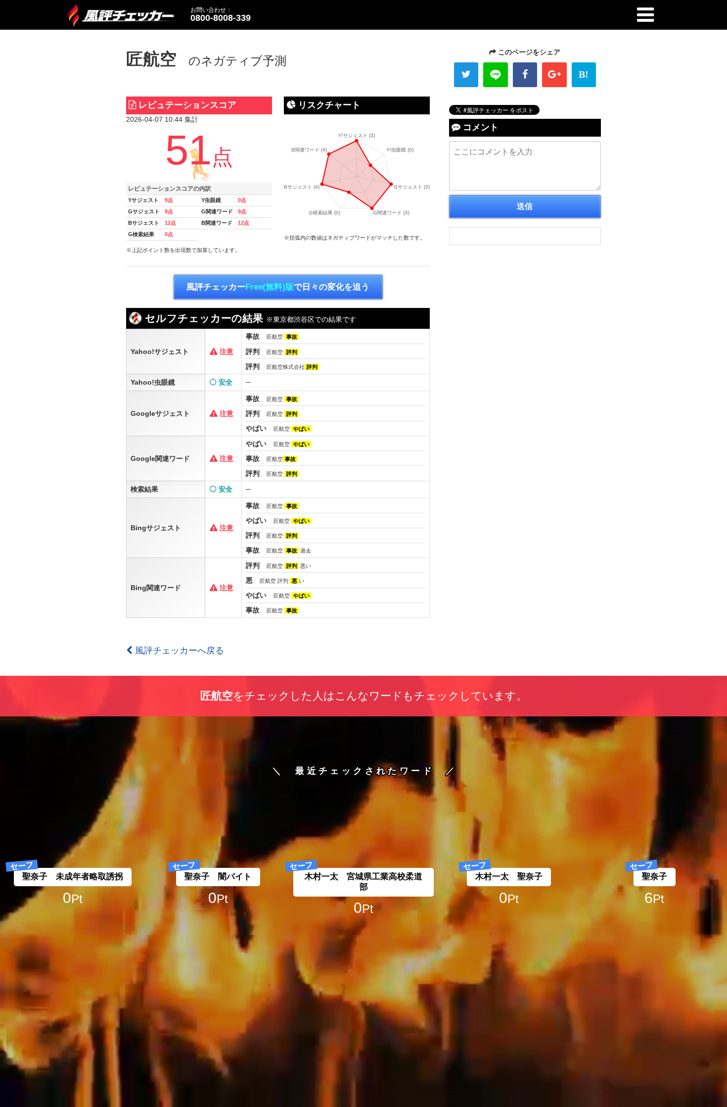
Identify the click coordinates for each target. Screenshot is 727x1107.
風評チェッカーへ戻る (178, 650)
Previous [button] (34, 711)
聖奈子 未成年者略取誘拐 (72, 876)
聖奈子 (654, 876)
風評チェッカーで (277, 287)
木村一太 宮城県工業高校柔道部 (363, 881)
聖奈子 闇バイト (218, 876)
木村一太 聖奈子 (509, 876)
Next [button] (692, 711)
